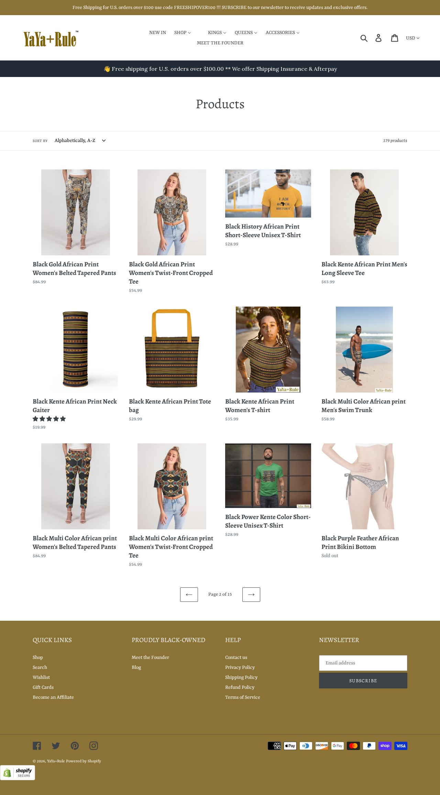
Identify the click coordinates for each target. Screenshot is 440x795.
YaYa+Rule (56, 761)
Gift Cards (43, 687)
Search (40, 667)
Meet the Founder (150, 657)
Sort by (40, 141)
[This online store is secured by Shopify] (17, 779)
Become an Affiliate (53, 697)
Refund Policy (239, 687)
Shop (38, 657)
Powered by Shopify (83, 761)
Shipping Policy (241, 677)
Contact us (236, 657)
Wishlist (41, 677)
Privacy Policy (240, 667)
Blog (136, 667)
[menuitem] (153, 32)
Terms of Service (242, 697)
